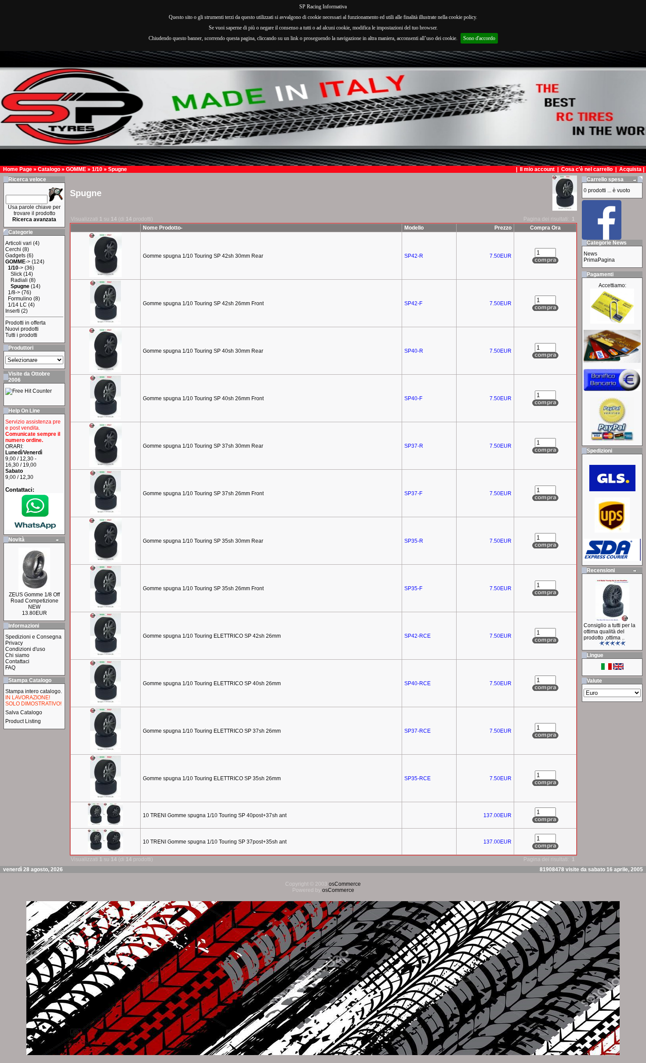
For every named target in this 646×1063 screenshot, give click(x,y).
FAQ (10, 668)
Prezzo (503, 228)
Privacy (14, 643)
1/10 (97, 169)
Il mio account (538, 169)
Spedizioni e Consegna (33, 637)
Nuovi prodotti (22, 329)
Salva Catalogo (23, 712)
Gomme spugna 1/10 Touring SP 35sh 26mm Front (203, 588)
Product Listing (23, 721)
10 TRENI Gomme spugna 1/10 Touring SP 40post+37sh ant (215, 815)
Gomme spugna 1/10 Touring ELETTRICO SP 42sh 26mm (212, 636)
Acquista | (632, 169)
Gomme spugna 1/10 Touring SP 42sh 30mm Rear (203, 256)
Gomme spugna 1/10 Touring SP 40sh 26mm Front (203, 398)
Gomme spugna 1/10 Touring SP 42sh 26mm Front (203, 303)
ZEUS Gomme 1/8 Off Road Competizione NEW (34, 601)
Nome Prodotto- (162, 228)
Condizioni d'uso (25, 649)
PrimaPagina (599, 260)
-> (17, 262)
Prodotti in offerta (25, 323)
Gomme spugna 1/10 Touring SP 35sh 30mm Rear (203, 541)
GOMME (76, 169)
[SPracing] (601, 237)
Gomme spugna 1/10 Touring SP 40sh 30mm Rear (203, 351)
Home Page (17, 169)
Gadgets (15, 255)
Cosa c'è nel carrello (587, 169)
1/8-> (14, 292)
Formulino (20, 299)
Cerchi (13, 249)
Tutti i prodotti (21, 335)
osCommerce (345, 884)
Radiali (19, 280)
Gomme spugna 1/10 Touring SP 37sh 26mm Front (203, 493)
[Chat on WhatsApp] (34, 528)
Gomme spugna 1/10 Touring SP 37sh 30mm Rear (203, 446)
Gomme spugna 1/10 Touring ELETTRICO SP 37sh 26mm (212, 731)
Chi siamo (17, 655)
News (590, 254)
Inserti (12, 311)
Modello (414, 228)
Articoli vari (18, 243)
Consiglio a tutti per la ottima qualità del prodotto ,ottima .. (609, 631)
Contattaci (17, 661)
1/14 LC (17, 305)
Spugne (117, 169)
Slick (16, 274)
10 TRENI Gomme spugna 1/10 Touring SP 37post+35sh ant (215, 842)
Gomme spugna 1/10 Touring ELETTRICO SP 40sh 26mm (212, 683)
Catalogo (49, 169)
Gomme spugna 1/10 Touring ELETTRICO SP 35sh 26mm (212, 778)
